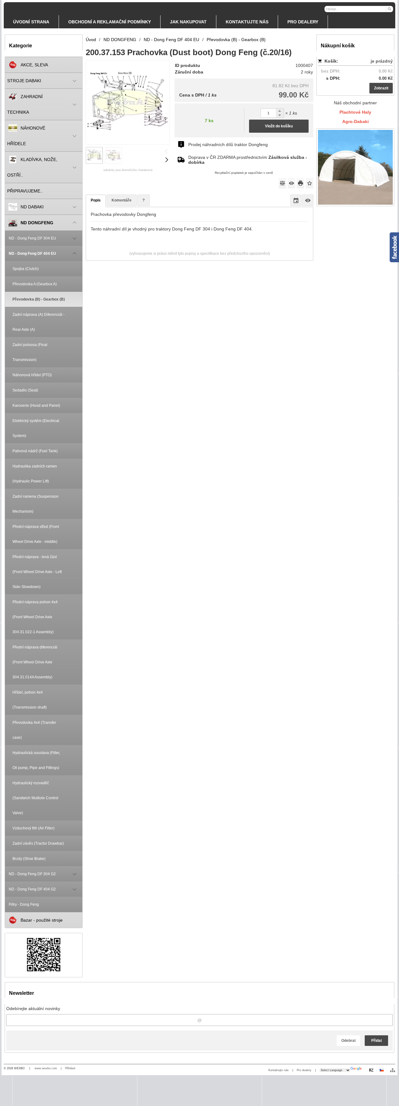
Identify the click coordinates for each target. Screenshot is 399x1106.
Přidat (376, 1040)
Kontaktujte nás (278, 1070)
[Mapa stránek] (392, 1070)
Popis (96, 200)
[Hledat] (389, 8)
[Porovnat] (282, 183)
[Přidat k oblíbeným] (309, 183)
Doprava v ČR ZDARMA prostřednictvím (247, 160)
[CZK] (371, 1070)
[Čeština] (381, 1070)
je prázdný (382, 61)
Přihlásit (70, 1068)
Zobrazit (381, 88)
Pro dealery (304, 1070)
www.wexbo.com (46, 1068)
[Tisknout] (300, 183)
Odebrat (348, 1040)
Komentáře (122, 200)
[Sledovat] (291, 183)
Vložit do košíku (279, 126)
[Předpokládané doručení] (296, 200)
